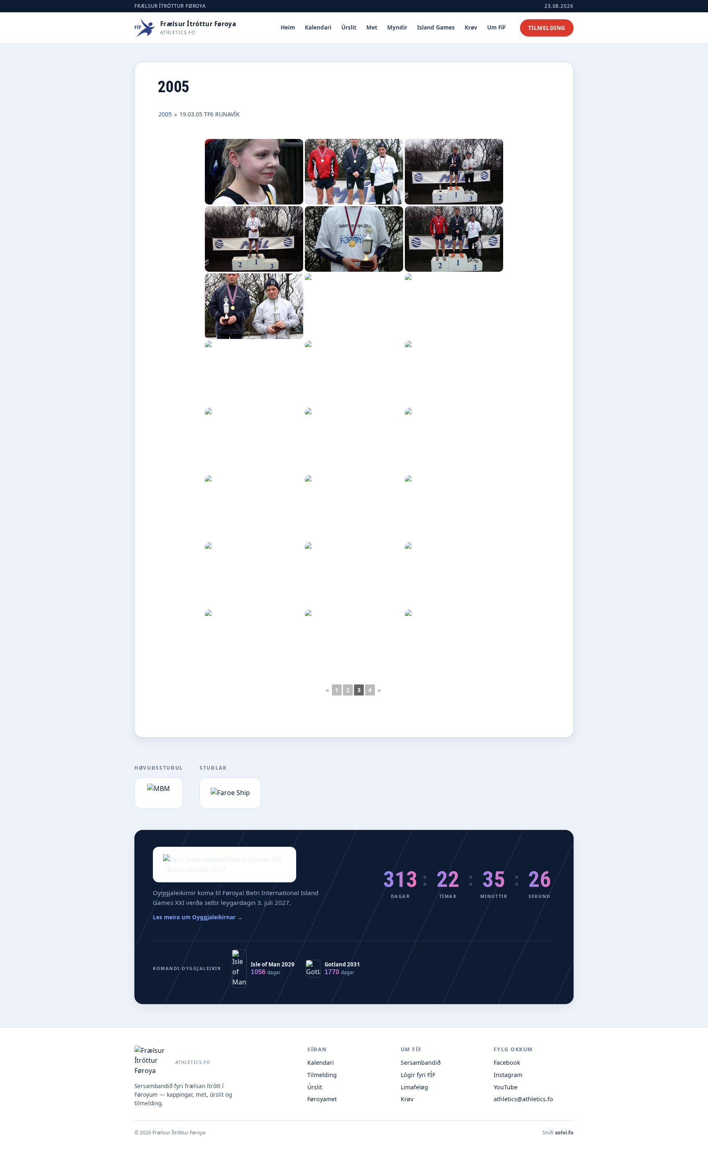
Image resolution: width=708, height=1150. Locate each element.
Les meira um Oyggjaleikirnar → (198, 917)
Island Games (436, 27)
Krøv (471, 27)
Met (371, 27)
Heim (288, 27)
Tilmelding (546, 28)
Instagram (508, 1075)
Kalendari (318, 27)
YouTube (505, 1087)
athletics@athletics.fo (523, 1099)
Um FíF (496, 27)
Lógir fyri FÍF (418, 1075)
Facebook (507, 1062)
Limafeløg (414, 1087)
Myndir (397, 27)
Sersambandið (421, 1062)
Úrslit (348, 27)
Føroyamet (322, 1099)
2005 (165, 114)
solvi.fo (564, 1132)
